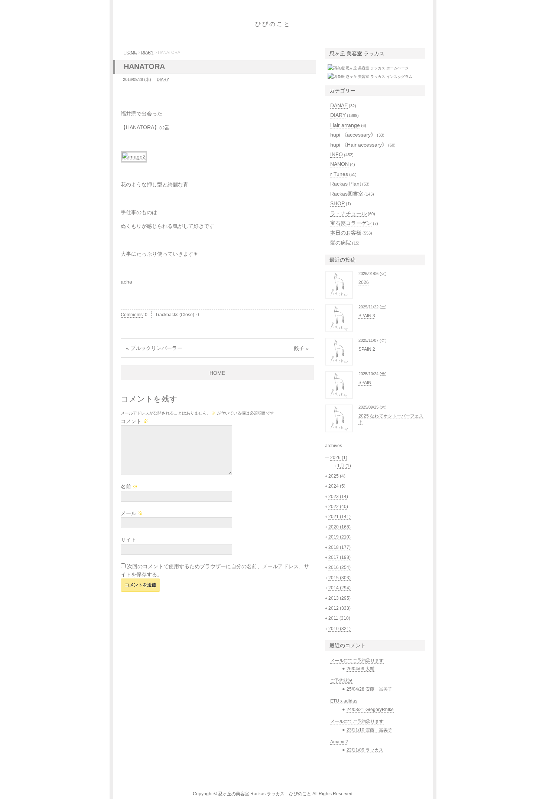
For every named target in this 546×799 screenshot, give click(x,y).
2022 (338, 506)
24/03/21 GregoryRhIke (370, 709)
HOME (130, 52)
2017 (339, 557)
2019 (339, 537)
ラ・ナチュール (348, 213)
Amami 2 (339, 741)
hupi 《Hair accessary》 (358, 145)
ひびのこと (273, 24)
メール (132, 513)
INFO (336, 154)
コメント (134, 421)
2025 (336, 476)
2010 (339, 628)
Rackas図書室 (346, 194)
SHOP (337, 203)
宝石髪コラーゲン (351, 223)
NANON (339, 164)
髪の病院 (340, 243)
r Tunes (339, 174)
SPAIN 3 (366, 315)
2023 (338, 496)
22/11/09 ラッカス (365, 750)
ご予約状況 (341, 680)
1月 (344, 465)
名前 (129, 486)
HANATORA (144, 66)
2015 (339, 577)
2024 (336, 486)
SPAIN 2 (366, 349)
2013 (339, 598)
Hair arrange (345, 125)
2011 (339, 618)
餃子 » (301, 348)
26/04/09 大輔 (360, 668)
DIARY (147, 52)
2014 (339, 587)
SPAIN (364, 382)
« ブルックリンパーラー (154, 348)
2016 (339, 567)
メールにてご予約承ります (357, 660)
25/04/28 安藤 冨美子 (369, 689)
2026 (363, 282)
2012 (339, 608)
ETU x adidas (343, 701)
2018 (339, 547)
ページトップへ (449, 786)
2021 (339, 516)
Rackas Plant (345, 184)
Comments (132, 314)
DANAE (339, 105)
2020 (339, 527)
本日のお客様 (345, 233)
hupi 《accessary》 (353, 135)
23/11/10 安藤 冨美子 (369, 730)
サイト (128, 540)
